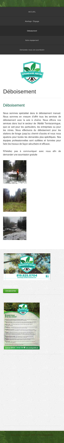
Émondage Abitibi (32, 72)
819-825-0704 (11, 291)
